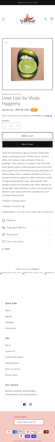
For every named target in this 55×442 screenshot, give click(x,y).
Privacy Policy (11, 375)
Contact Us (10, 351)
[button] (3, 19)
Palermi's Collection (24, 441)
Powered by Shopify (36, 441)
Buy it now (27, 144)
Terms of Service (12, 369)
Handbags (9, 322)
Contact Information (14, 357)
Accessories (10, 328)
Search (8, 310)
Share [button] (7, 249)
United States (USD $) (26, 422)
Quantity (5, 121)
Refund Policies (12, 363)
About (8, 345)
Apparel (8, 316)
